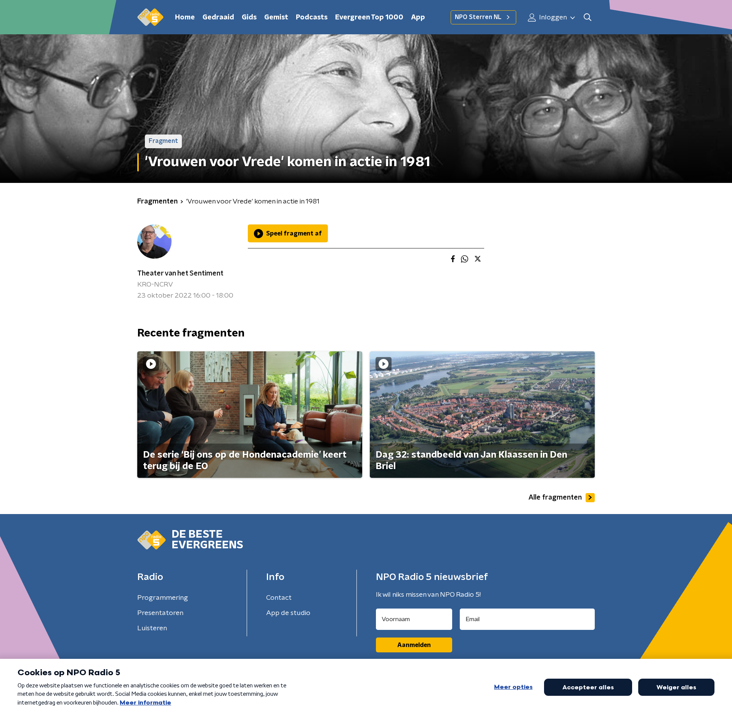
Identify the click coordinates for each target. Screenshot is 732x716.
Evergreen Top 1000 (369, 17)
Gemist (276, 17)
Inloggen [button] (552, 17)
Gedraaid (218, 17)
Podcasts (311, 17)
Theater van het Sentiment (180, 273)
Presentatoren (160, 613)
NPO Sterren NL (478, 17)
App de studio (288, 613)
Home (185, 17)
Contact (279, 597)
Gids (249, 17)
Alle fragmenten (555, 497)
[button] (587, 17)
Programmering (162, 597)
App (418, 17)
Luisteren (152, 628)
